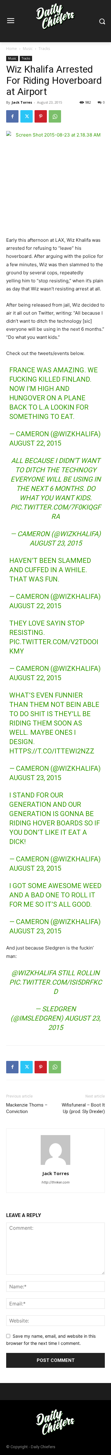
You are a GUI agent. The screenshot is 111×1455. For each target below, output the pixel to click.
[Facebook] (12, 116)
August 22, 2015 (35, 443)
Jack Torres (22, 102)
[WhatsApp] (55, 116)
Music (28, 48)
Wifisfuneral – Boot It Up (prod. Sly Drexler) (83, 1108)
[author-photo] (55, 1164)
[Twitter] (26, 116)
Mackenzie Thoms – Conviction (26, 1108)
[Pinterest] (41, 116)
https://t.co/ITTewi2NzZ (51, 751)
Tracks (44, 48)
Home (11, 48)
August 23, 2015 (56, 543)
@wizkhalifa (33, 973)
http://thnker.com (56, 1182)
